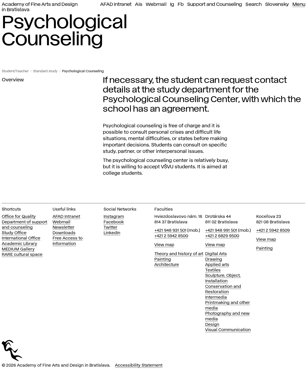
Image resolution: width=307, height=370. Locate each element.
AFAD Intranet (115, 4)
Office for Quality (19, 217)
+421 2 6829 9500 (222, 236)
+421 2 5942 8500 (171, 236)
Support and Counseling (214, 4)
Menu (298, 4)
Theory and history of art (178, 254)
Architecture (166, 265)
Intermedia (216, 297)
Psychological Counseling (83, 71)
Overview (13, 80)
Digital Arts (216, 254)
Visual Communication (228, 330)
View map (164, 245)
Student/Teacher (15, 71)
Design (212, 325)
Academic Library (19, 244)
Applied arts (217, 265)
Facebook (114, 222)
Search (254, 4)
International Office (21, 238)
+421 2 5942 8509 (273, 230)
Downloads (64, 233)
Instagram (114, 217)
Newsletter (63, 227)
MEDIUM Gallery (18, 249)
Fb (181, 4)
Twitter (110, 227)
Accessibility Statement (138, 365)
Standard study (45, 71)
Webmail (156, 4)
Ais (138, 4)
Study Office (14, 233)
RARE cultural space (22, 255)
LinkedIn (112, 233)
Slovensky (277, 4)
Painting (162, 259)
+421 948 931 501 (170, 230)
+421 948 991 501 (221, 230)
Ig (172, 4)
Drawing (213, 259)
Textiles (213, 270)
